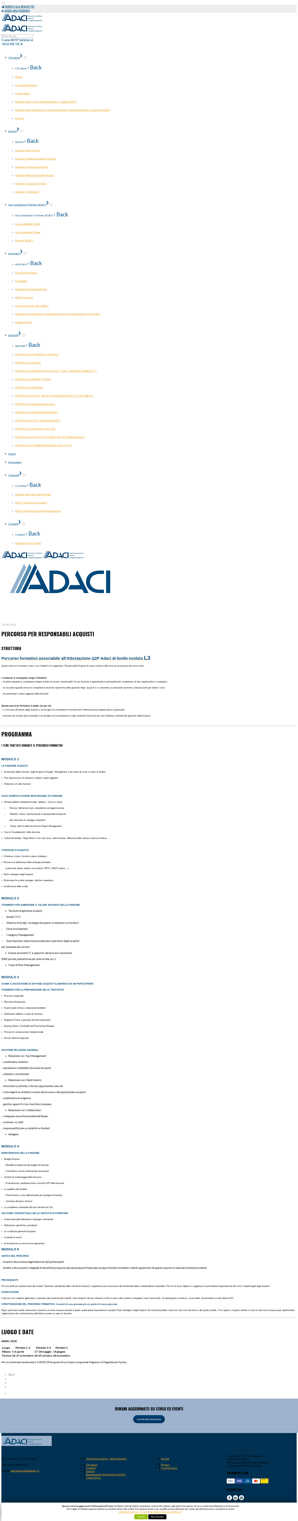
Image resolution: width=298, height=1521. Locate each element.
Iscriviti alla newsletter (149, 1419)
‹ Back (34, 67)
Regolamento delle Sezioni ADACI (106, 1474)
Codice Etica (93, 1477)
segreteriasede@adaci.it (25, 1470)
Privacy (165, 1464)
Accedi (165, 1458)
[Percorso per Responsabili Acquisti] (61, 621)
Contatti (91, 1468)
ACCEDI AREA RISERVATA (17, 11)
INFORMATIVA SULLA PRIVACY (166, 1512)
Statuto (90, 1471)
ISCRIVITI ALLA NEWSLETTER (19, 7)
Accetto (141, 1516)
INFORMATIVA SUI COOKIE (133, 1512)
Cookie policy (169, 1468)
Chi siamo (91, 1464)
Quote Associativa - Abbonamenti (106, 1458)
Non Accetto (157, 1516)
